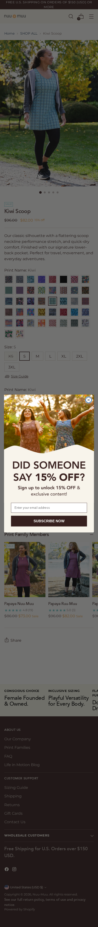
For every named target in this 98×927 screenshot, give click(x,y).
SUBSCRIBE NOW (49, 521)
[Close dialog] (89, 400)
